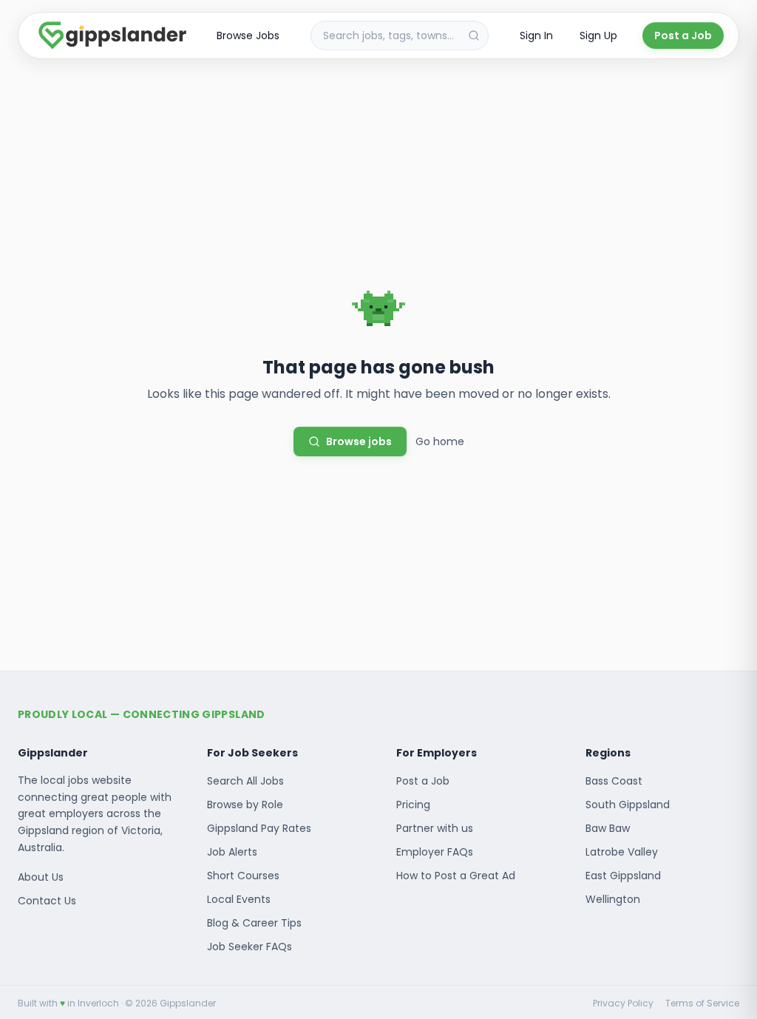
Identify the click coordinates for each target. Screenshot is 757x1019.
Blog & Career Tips (254, 922)
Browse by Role (245, 804)
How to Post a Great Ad (455, 875)
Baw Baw (607, 828)
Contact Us (47, 900)
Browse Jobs (248, 35)
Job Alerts (232, 851)
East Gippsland (623, 875)
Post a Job (683, 35)
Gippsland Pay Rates (259, 828)
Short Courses (243, 875)
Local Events (239, 899)
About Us (41, 877)
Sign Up (598, 35)
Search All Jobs (245, 780)
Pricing (413, 804)
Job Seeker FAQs (249, 946)
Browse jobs (359, 441)
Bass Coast (613, 780)
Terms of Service (702, 1003)
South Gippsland (627, 804)
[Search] (474, 35)
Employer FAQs (434, 851)
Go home (439, 441)
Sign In (536, 35)
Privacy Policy (623, 1003)
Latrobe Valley (621, 851)
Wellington (612, 899)
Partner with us (434, 828)
